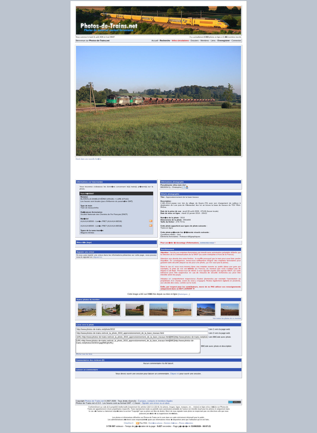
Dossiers (195, 40)
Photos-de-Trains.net (94, 401)
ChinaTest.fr (128, 423)
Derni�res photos (155, 423)
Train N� (87, 194)
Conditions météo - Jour (171, 234)
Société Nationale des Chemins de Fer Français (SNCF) (104, 214)
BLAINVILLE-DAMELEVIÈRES (94, 199)
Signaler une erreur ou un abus (156, 403)
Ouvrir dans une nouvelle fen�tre (88, 159)
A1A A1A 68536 (114, 221)
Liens (213, 40)
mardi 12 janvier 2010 (191, 213)
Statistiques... (183, 294)
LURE (118, 199)
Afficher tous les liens (84, 354)
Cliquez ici (174, 373)
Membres (205, 40)
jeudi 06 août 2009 (191, 211)
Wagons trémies (87, 233)
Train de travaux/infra (90, 208)
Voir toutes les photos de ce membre (227, 318)
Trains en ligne (167, 228)
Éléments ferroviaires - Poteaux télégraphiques (180, 236)
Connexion (236, 40)
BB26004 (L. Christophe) (171, 187)
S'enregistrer (223, 40)
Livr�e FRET (101, 221)
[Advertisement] (158, 169)
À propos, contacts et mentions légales (155, 401)
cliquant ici (97, 257)
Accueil (155, 40)
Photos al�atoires (186, 423)
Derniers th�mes (170, 423)
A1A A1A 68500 (87, 221)
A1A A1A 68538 (114, 226)
